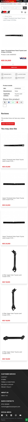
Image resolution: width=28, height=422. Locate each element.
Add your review (8, 123)
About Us (4, 395)
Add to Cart (14, 67)
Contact (4, 377)
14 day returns (22, 74)
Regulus (3, 420)
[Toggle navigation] (25, 12)
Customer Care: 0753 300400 (6, 3)
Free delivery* (21, 77)
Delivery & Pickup (7, 384)
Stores (15, 3)
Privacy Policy (6, 387)
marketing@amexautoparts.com (10, 406)
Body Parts (8, 16)
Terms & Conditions (8, 382)
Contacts (19, 3)
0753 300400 (5, 404)
